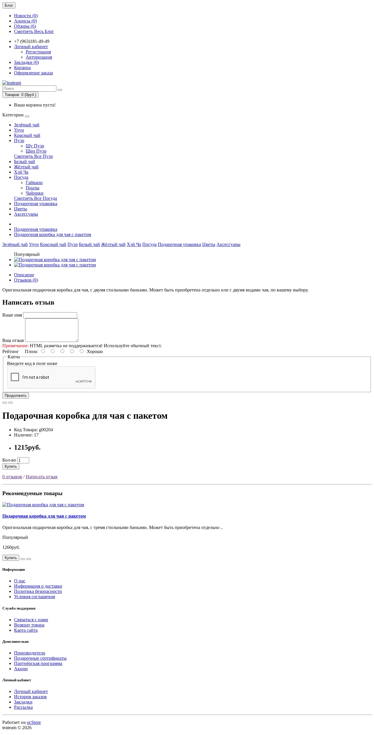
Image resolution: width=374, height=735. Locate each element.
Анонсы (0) (25, 20)
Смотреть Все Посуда (35, 198)
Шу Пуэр (35, 145)
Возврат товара (29, 624)
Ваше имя (12, 314)
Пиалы (32, 187)
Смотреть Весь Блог (34, 31)
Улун (19, 130)
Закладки (23, 701)
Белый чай (24, 161)
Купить (11, 466)
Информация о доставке (38, 586)
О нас (19, 580)
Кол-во (9, 460)
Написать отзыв (42, 476)
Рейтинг (10, 351)
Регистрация (38, 51)
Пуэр (19, 140)
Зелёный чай (26, 124)
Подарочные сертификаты (40, 658)
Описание (24, 274)
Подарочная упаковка (35, 203)
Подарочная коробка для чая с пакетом (52, 234)
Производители (29, 652)
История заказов (30, 696)
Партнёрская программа (38, 663)
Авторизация (39, 57)
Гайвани (34, 182)
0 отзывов (12, 476)
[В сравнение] (10, 403)
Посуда (21, 177)
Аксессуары (26, 214)
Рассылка (23, 707)
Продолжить (16, 395)
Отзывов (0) (26, 279)
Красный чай (27, 135)
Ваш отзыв (13, 340)
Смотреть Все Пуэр (33, 156)
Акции (21, 668)
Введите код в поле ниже (32, 363)
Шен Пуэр (36, 151)
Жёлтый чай (26, 166)
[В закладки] (4, 403)
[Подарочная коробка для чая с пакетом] (55, 259)
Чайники (35, 193)
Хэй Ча (21, 172)
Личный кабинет (31, 691)
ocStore (34, 722)
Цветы (20, 208)
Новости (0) (26, 15)
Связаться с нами (31, 619)
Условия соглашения (34, 596)
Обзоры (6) (25, 26)
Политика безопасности (38, 591)
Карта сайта (26, 630)
